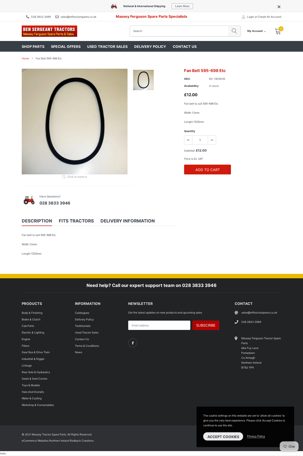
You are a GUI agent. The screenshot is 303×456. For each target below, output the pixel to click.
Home (25, 58)
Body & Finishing (32, 312)
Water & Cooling (31, 398)
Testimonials (83, 325)
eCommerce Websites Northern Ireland (45, 440)
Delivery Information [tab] (127, 221)
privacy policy (256, 436)
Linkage (27, 365)
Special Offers (66, 46)
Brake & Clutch (31, 319)
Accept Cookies (223, 437)
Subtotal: (189, 150)
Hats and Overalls (33, 392)
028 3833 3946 (41, 16)
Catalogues (82, 312)
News (78, 352)
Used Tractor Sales (107, 46)
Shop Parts (33, 46)
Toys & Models (31, 385)
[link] (132, 342)
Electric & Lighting (33, 332)
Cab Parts (28, 325)
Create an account (269, 17)
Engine (26, 339)
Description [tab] (37, 221)
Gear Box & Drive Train (36, 352)
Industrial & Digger (33, 359)
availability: (191, 86)
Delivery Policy (150, 46)
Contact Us (185, 46)
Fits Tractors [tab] (76, 221)
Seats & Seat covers (34, 378)
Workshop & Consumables (38, 405)
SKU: (187, 78)
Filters (25, 345)
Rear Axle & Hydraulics (36, 372)
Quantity (189, 131)
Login (250, 17)
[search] (234, 31)
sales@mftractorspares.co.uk (78, 16)
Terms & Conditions (87, 345)
